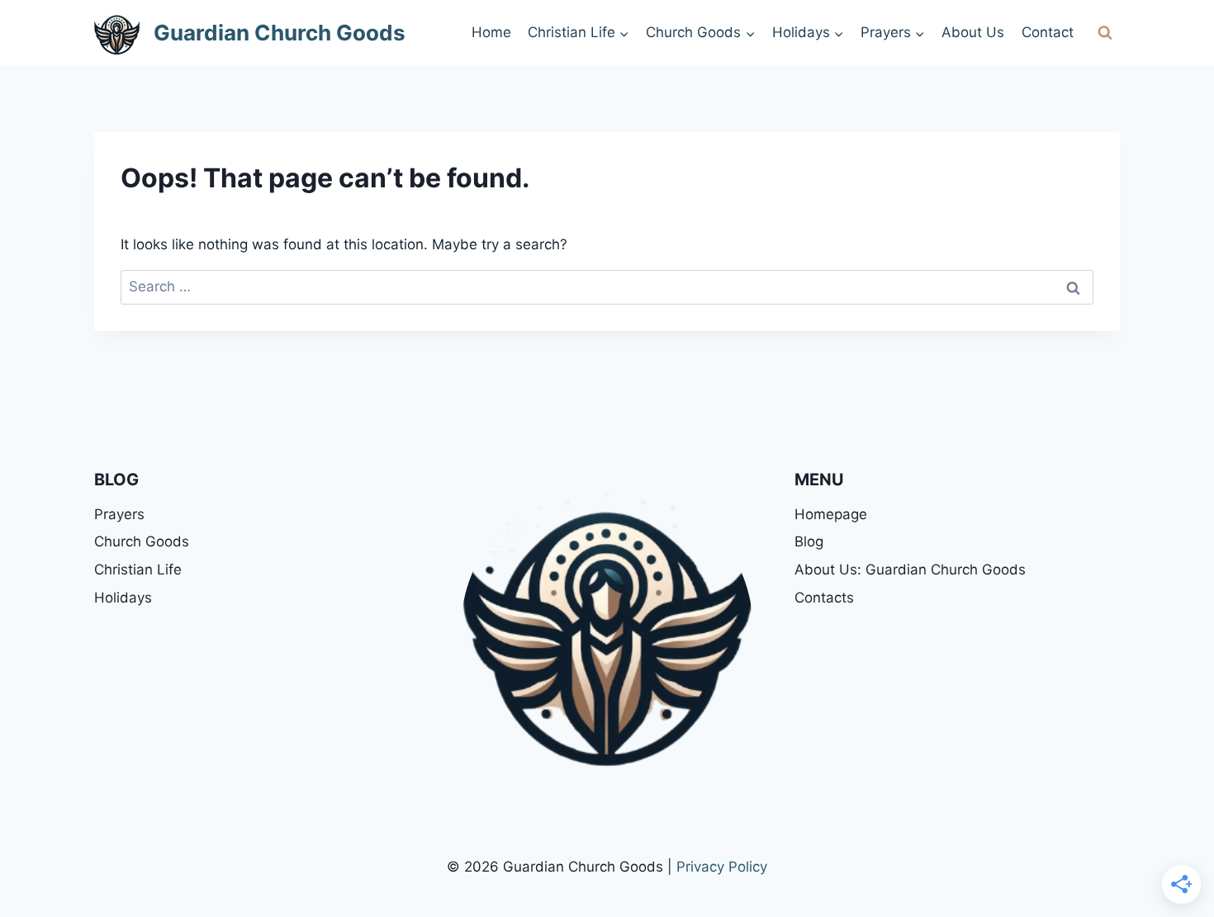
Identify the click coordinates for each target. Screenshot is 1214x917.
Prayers (119, 514)
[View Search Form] (1105, 33)
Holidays (123, 597)
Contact (1048, 32)
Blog (808, 541)
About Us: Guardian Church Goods (910, 569)
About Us (972, 32)
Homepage (830, 514)
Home (491, 32)
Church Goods (141, 541)
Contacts (824, 597)
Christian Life (138, 569)
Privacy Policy (721, 866)
